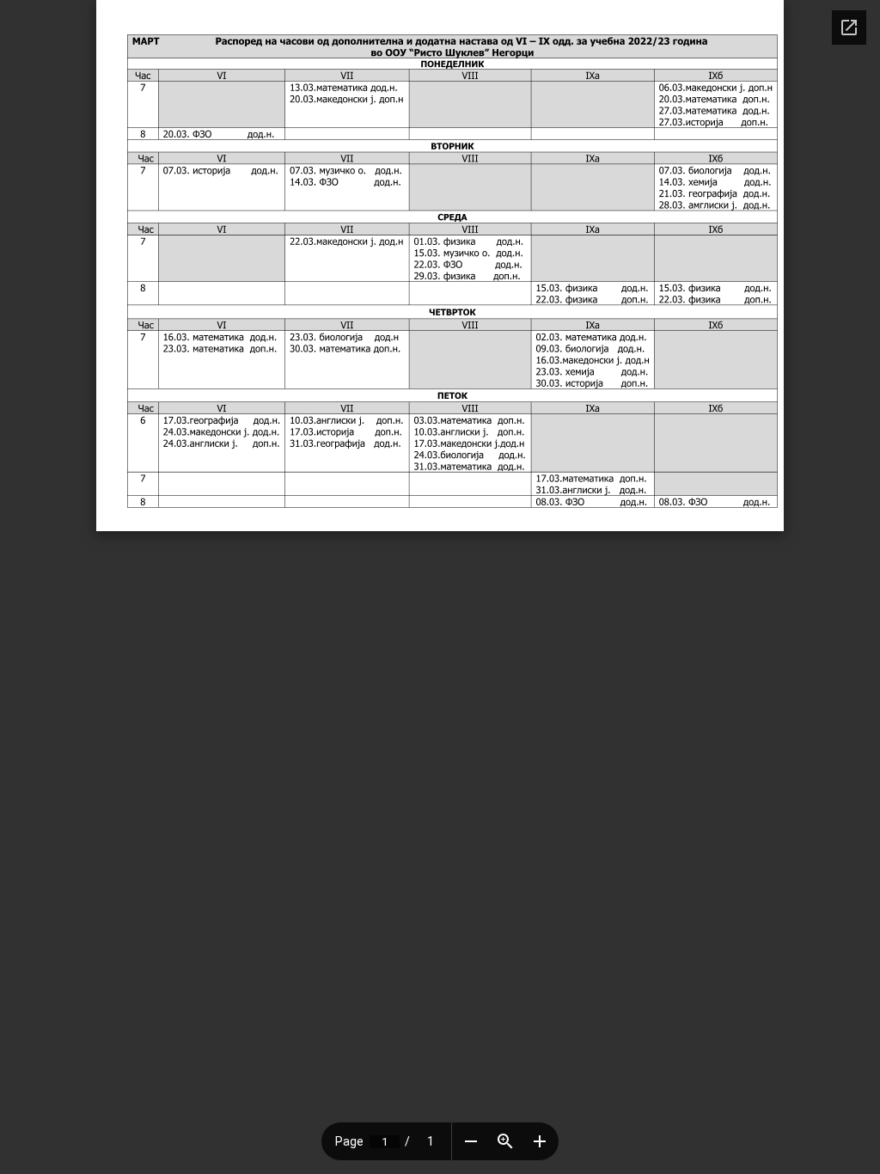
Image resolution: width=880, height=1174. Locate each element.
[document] (440, 265)
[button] (471, 1141)
